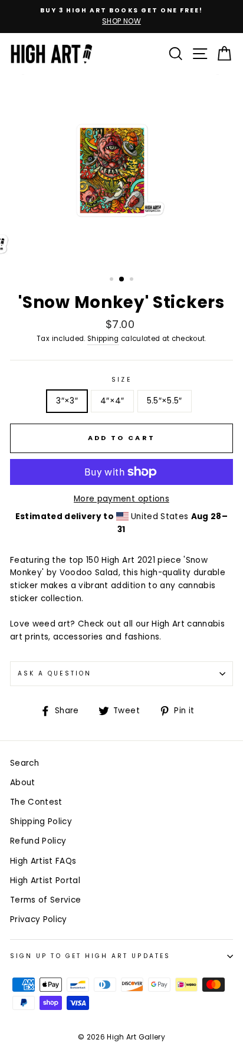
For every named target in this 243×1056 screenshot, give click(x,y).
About (22, 782)
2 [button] (122, 280)
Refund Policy (38, 841)
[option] (121, 16)
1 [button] (113, 280)
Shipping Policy (41, 821)
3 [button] (133, 280)
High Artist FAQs (43, 861)
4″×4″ (112, 400)
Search (24, 763)
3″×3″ (67, 400)
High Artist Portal (45, 880)
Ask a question (54, 673)
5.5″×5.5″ (164, 400)
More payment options (121, 498)
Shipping (103, 338)
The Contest (36, 802)
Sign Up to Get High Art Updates (90, 956)
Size (121, 379)
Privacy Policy (38, 919)
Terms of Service (45, 900)
